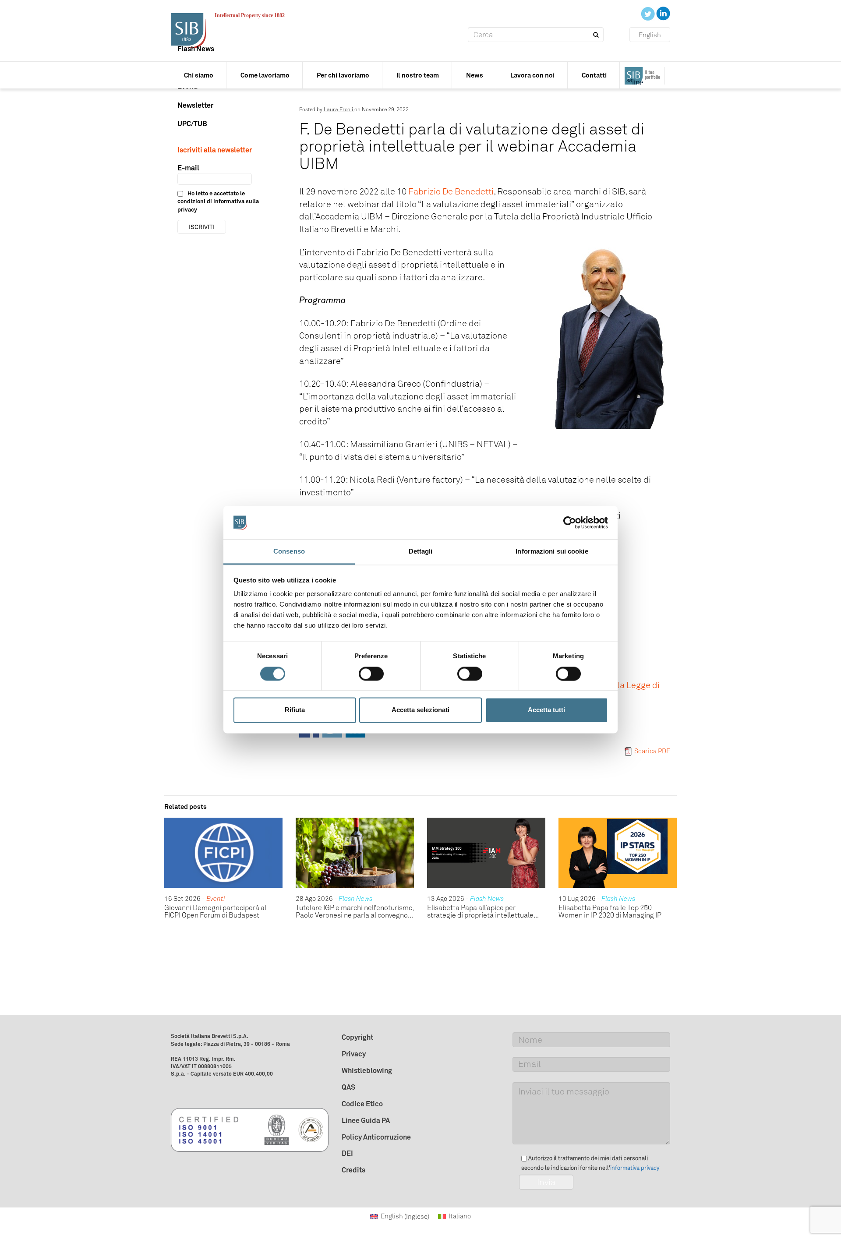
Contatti (594, 75)
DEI (347, 1153)
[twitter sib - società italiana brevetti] (648, 13)
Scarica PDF (652, 751)
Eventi (215, 899)
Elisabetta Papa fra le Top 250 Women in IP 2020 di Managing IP (609, 912)
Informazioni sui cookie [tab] (552, 551)
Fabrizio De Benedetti (451, 191)
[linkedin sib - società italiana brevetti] (663, 13)
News (474, 75)
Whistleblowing (367, 1070)
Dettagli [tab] (421, 551)
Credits (353, 1169)
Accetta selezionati (420, 710)
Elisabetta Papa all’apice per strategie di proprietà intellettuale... (483, 912)
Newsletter (195, 105)
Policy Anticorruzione (376, 1137)
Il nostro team (417, 75)
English (650, 35)
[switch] (371, 674)
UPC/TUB (192, 123)
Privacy (354, 1053)
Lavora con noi (532, 75)
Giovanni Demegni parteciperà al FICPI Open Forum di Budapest (215, 912)
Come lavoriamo (265, 75)
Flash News (195, 48)
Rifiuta (295, 710)
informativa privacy (634, 1168)
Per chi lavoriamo (343, 75)
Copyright (357, 1037)
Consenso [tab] (289, 551)
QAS (348, 1087)
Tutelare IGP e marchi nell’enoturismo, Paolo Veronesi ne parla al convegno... (355, 912)
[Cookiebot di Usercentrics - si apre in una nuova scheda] (569, 522)
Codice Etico (362, 1103)
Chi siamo (198, 75)
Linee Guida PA (366, 1120)
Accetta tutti (546, 710)
